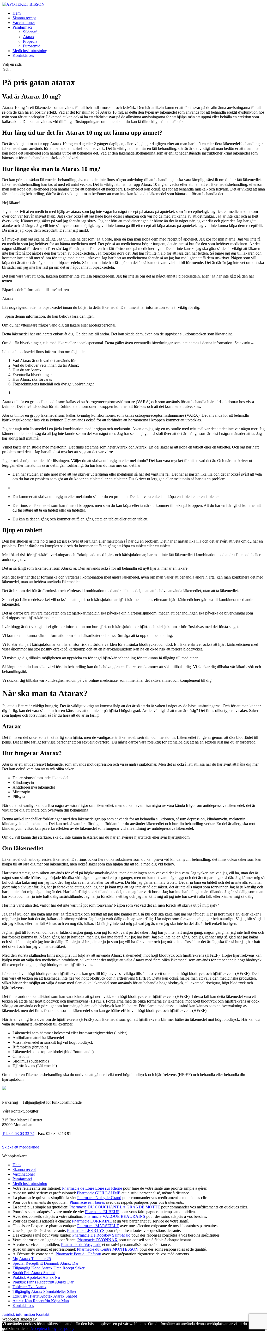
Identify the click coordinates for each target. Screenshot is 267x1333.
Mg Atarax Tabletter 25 (32, 1258)
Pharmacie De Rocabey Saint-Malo (101, 1235)
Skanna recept (24, 18)
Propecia (30, 41)
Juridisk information (18, 1314)
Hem (17, 13)
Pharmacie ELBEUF (102, 1211)
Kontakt (42, 1314)
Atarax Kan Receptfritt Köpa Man (41, 1301)
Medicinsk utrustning (30, 50)
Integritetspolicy (61, 1328)
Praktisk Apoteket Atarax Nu (36, 1277)
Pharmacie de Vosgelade (81, 1244)
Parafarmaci (22, 27)
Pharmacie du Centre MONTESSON (107, 1249)
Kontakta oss (23, 55)
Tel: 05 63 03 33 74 (18, 1133)
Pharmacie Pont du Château (78, 1254)
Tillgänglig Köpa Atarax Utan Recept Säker (48, 1268)
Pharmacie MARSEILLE (98, 1226)
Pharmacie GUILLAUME (98, 1193)
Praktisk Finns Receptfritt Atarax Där (43, 1282)
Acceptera (38, 1328)
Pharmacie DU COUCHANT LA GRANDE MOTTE (114, 1207)
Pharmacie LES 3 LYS (86, 1230)
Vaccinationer (24, 22)
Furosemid (31, 46)
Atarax (28, 36)
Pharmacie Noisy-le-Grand (99, 1197)
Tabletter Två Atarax (29, 1287)
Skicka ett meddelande (20, 1147)
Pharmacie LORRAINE (92, 1221)
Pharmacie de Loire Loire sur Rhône (92, 1188)
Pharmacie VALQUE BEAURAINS (114, 1216)
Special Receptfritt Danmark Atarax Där (45, 1263)
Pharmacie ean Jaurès (87, 1202)
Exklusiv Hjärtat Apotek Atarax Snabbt (45, 1296)
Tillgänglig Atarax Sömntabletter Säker (44, 1291)
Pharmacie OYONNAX (97, 1240)
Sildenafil (31, 32)
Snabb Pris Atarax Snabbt (34, 1272)
